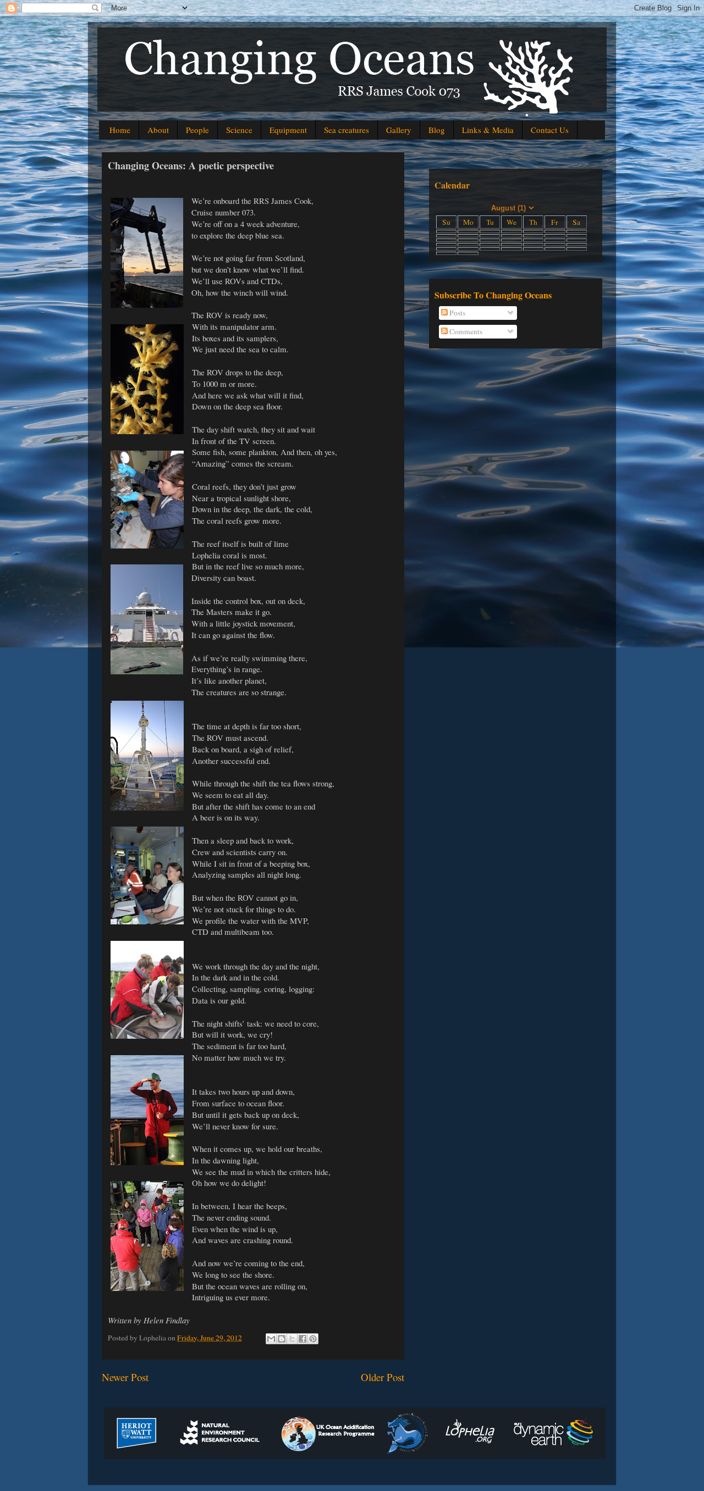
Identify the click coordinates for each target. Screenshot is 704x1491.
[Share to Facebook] (302, 1338)
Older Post (382, 1377)
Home (119, 129)
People (197, 129)
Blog (436, 129)
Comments (465, 331)
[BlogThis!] (281, 1338)
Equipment (288, 129)
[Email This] (271, 1338)
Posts (456, 313)
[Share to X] (292, 1338)
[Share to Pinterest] (312, 1338)
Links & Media (488, 129)
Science (239, 129)
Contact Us (550, 129)
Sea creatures (346, 129)
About (158, 129)
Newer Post (125, 1377)
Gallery (398, 129)
